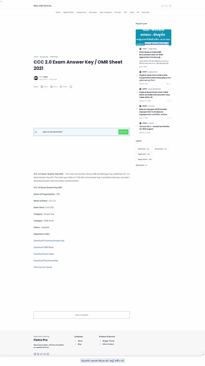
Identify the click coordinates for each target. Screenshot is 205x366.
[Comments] (169, 84)
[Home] (58, 12)
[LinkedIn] (48, 354)
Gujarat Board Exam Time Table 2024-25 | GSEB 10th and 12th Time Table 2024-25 (154, 94)
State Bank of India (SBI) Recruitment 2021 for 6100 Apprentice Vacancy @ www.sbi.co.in (151, 55)
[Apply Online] (68, 12)
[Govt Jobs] (145, 12)
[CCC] (125, 12)
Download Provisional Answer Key (49, 240)
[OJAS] (132, 12)
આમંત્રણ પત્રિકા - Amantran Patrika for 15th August (154, 127)
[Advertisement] (82, 39)
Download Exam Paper (44, 254)
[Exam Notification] (155, 89)
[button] (162, 6)
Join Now (123, 132)
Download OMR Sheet (44, 247)
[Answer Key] (81, 12)
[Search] (166, 6)
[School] (151, 123)
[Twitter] (41, 354)
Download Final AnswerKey (46, 260)
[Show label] (141, 165)
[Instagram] (38, 354)
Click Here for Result (43, 267)
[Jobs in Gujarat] (106, 12)
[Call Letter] (93, 12)
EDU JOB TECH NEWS (43, 5)
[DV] (138, 12)
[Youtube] (44, 354)
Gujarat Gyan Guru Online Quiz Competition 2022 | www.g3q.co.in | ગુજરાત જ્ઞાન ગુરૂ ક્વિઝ (155, 77)
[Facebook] (35, 354)
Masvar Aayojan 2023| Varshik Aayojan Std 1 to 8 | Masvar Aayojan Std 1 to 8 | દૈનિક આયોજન (153, 112)
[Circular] (118, 12)
